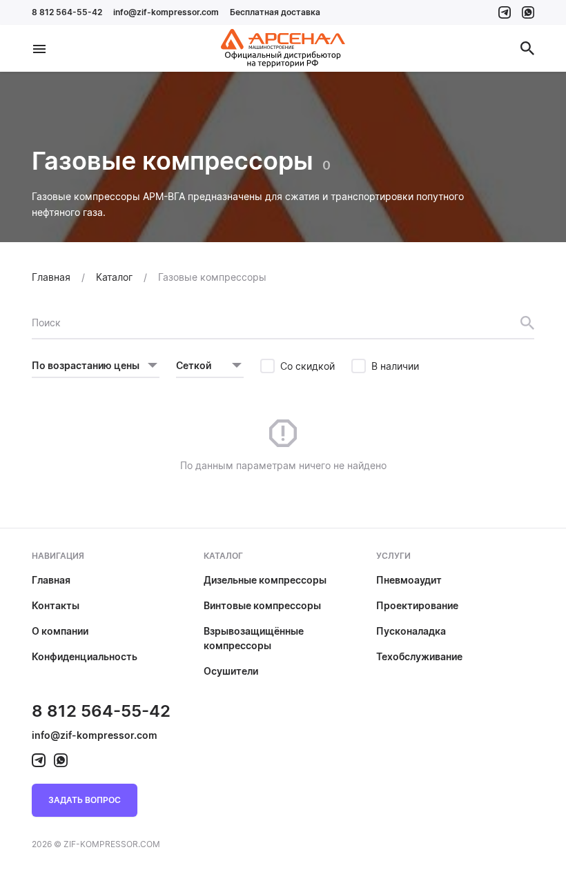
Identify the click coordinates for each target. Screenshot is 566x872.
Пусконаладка (411, 631)
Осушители (231, 671)
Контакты (55, 605)
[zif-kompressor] (504, 12)
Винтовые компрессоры (262, 605)
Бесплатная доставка (275, 12)
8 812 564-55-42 (67, 12)
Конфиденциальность (84, 656)
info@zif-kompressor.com (166, 12)
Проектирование (417, 605)
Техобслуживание (419, 656)
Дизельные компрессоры (265, 580)
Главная (51, 580)
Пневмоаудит (409, 580)
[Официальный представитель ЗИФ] (283, 48)
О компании (60, 631)
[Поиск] (527, 48)
